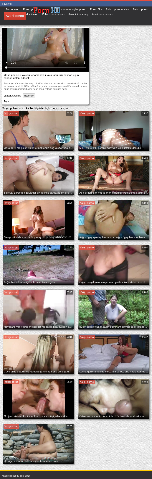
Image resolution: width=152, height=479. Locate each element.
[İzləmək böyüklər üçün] (61, 16)
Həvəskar (29, 95)
